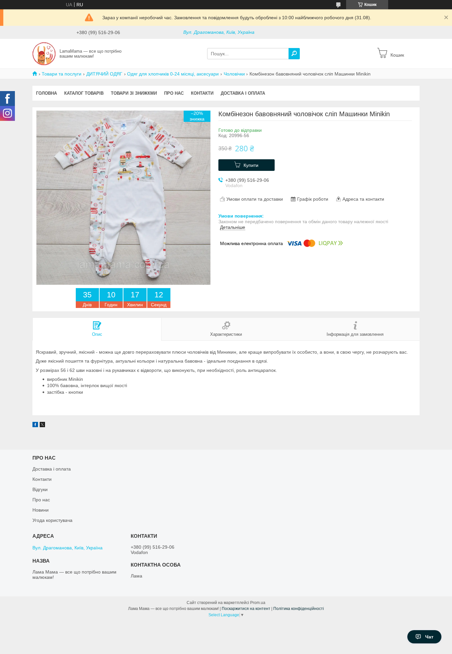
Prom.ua (257, 602)
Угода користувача (52, 520)
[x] (42, 425)
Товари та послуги (61, 73)
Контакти (202, 93)
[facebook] (35, 425)
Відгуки (40, 489)
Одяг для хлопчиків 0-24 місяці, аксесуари (173, 73)
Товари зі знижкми (134, 93)
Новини (40, 510)
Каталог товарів (84, 93)
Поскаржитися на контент (246, 608)
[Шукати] (294, 53)
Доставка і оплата (243, 93)
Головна (46, 93)
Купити (251, 165)
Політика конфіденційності (298, 608)
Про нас (174, 93)
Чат (429, 636)
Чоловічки (234, 73)
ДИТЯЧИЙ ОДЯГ (104, 73)
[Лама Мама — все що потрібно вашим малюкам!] (44, 53)
